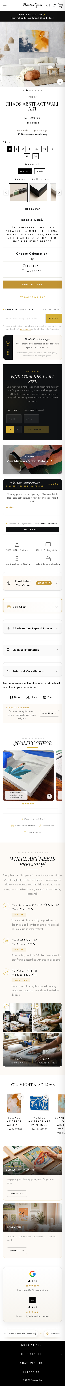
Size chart (34, 209)
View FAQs (15, 1250)
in (17, 429)
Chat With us (31, 1363)
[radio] (9, 149)
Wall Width (13, 410)
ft (10, 429)
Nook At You (31, 1345)
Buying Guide (52, 309)
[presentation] (59, 192)
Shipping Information (26, 650)
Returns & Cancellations (28, 671)
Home (32, 97)
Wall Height (34, 410)
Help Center (31, 1354)
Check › (53, 318)
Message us (25, 329)
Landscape (35, 271)
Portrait (34, 265)
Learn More (47, 713)
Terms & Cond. (31, 220)
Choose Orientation (31, 254)
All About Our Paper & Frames (32, 628)
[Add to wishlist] (20, 1097)
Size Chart (19, 607)
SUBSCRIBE (31, 1372)
